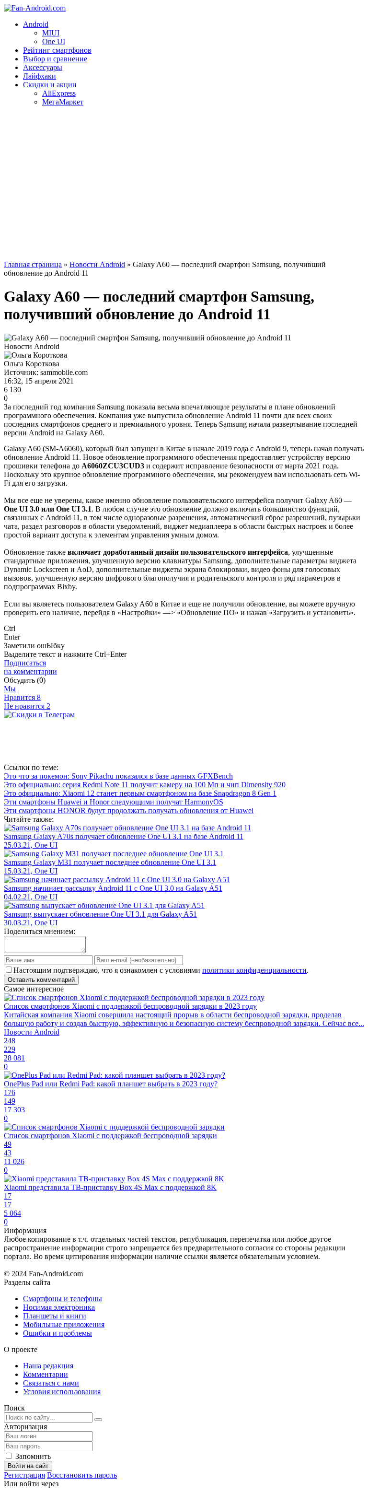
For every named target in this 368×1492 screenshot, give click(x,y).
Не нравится (27, 706)
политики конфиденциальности (254, 970)
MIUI (50, 33)
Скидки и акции (50, 85)
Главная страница (33, 264)
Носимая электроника (59, 1307)
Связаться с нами (51, 1383)
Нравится (22, 697)
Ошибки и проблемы (57, 1333)
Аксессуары (42, 67)
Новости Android (97, 264)
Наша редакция (48, 1366)
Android (35, 24)
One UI (53, 41)
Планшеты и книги (54, 1316)
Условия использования (62, 1391)
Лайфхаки (39, 76)
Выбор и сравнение (55, 59)
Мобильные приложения (63, 1324)
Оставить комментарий (41, 979)
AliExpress (59, 93)
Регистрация (24, 1475)
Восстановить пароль (82, 1475)
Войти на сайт (28, 1465)
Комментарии (45, 1374)
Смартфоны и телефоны (62, 1298)
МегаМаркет (62, 102)
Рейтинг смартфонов (57, 50)
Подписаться (30, 667)
